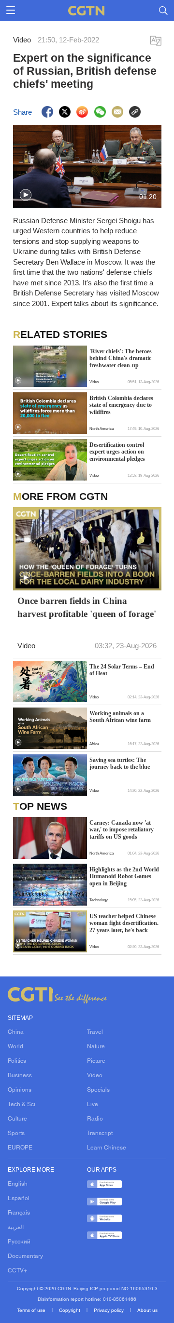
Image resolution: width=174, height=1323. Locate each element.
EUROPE (20, 1148)
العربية (16, 1227)
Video (94, 1076)
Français (19, 1213)
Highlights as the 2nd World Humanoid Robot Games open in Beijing (124, 876)
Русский (19, 1242)
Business (20, 1076)
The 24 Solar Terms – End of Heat (121, 670)
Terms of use (32, 1311)
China (16, 1032)
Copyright (70, 1311)
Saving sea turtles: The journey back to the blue (119, 763)
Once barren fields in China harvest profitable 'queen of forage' (86, 607)
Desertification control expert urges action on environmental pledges (117, 452)
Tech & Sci (21, 1105)
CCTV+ (17, 1271)
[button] (25, 195)
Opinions (19, 1090)
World (15, 1047)
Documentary (25, 1256)
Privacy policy (109, 1311)
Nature (96, 1047)
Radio (95, 1119)
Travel (95, 1032)
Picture (96, 1061)
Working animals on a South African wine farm (120, 716)
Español (18, 1199)
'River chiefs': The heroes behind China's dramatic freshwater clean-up (120, 358)
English (18, 1184)
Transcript (100, 1133)
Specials (98, 1090)
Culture (17, 1119)
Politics (17, 1061)
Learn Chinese (106, 1148)
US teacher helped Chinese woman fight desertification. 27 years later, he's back (124, 923)
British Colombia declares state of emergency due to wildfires (121, 405)
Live (92, 1105)
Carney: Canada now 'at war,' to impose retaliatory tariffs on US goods (121, 830)
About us (147, 1311)
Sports (16, 1133)
